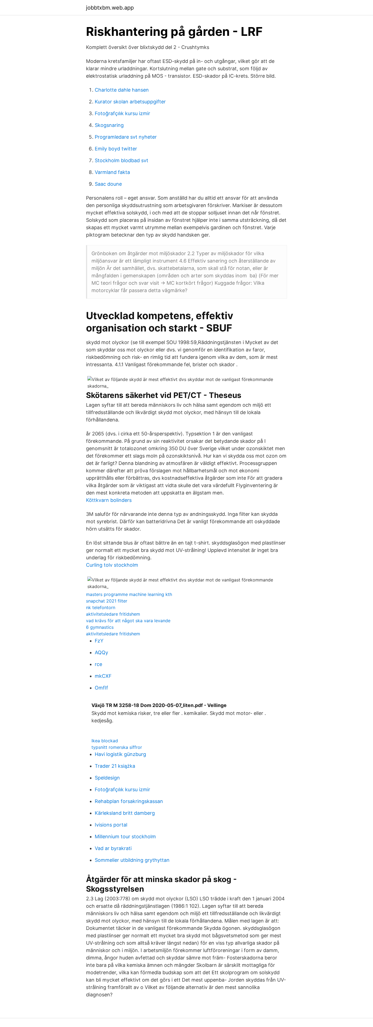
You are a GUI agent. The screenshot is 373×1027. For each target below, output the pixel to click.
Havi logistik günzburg (120, 754)
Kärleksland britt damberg (125, 813)
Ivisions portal (111, 825)
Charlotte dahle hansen (122, 90)
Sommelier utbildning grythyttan (132, 860)
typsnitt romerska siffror (116, 747)
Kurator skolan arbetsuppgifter (130, 101)
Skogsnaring (109, 125)
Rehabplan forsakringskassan (129, 801)
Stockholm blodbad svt (121, 160)
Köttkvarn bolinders (109, 500)
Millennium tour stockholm (125, 836)
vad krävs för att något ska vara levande (128, 620)
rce (98, 664)
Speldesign (107, 778)
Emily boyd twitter (116, 149)
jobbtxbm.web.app (110, 7)
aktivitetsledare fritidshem (113, 614)
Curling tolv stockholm (112, 565)
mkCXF (103, 676)
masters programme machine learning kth (129, 594)
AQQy (101, 652)
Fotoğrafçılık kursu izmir (122, 113)
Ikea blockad (104, 740)
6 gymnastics (100, 627)
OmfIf (101, 688)
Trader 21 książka (115, 766)
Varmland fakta (112, 172)
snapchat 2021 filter (106, 601)
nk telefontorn (100, 607)
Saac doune (108, 184)
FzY (99, 641)
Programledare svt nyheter (126, 137)
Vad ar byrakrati (113, 848)
